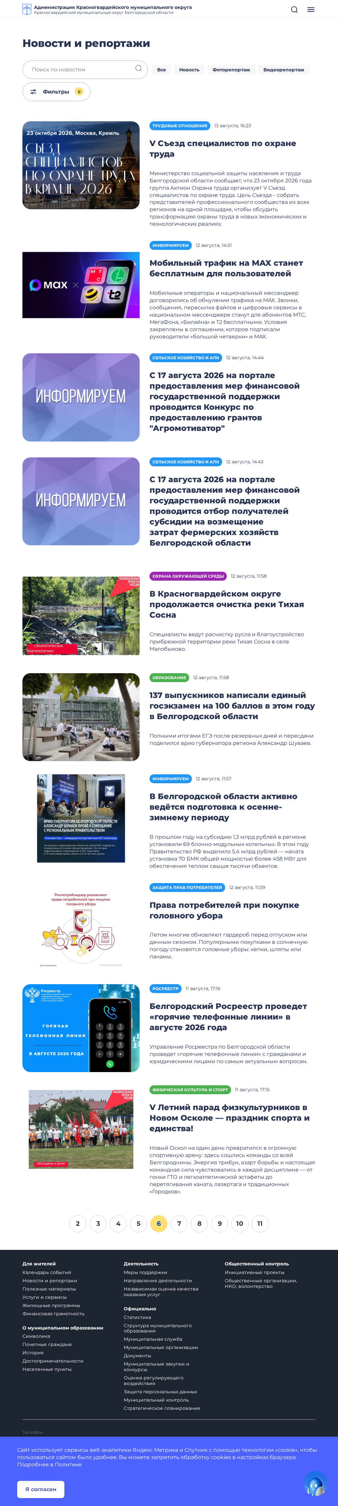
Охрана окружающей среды (188, 576)
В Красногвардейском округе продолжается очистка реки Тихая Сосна (227, 604)
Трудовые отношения (179, 125)
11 (260, 1223)
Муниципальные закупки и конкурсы (156, 1366)
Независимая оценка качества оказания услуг (161, 1291)
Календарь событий (46, 1272)
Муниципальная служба (153, 1339)
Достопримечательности (53, 1361)
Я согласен (40, 1489)
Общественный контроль (257, 1264)
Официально (140, 1309)
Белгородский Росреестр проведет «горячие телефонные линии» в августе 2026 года (228, 1016)
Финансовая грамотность (53, 1314)
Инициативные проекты (255, 1272)
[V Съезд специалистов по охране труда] (81, 165)
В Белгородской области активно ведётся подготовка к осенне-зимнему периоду (223, 807)
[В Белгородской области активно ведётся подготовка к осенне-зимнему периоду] (81, 818)
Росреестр (165, 988)
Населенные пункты (47, 1369)
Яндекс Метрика (155, 1450)
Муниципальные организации (161, 1347)
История (33, 1353)
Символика (36, 1336)
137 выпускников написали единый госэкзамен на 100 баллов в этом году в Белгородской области (232, 705)
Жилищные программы (51, 1305)
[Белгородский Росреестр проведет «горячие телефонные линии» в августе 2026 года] (81, 1027)
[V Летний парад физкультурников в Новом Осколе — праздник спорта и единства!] (81, 1129)
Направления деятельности (158, 1281)
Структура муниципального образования (158, 1328)
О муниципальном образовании (62, 1328)
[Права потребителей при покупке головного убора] (81, 926)
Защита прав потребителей (187, 887)
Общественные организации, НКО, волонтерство (261, 1283)
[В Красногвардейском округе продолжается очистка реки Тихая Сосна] (81, 615)
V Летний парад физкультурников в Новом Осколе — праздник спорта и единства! (230, 1117)
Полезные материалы (49, 1289)
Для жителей (39, 1264)
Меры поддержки (145, 1272)
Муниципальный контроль (156, 1400)
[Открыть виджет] (315, 1483)
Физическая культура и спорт (190, 1089)
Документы (137, 1356)
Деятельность (141, 1264)
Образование (169, 677)
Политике (68, 1464)
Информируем (170, 245)
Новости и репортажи (49, 1281)
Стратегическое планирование (162, 1408)
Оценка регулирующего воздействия (154, 1380)
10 (239, 1223)
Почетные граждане (47, 1344)
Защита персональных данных (160, 1392)
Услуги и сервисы (44, 1297)
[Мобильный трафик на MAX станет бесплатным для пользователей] (81, 284)
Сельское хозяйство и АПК (185, 357)
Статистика (137, 1317)
